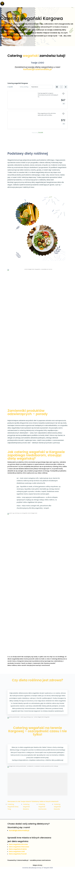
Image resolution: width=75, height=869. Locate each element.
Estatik (40, 132)
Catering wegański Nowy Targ (13, 806)
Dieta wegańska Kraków (18, 849)
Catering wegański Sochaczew (42, 806)
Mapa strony (37, 865)
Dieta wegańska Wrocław (18, 844)
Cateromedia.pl (22, 860)
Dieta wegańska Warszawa (19, 847)
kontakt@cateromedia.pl (37, 69)
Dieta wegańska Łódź (17, 851)
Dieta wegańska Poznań (18, 854)
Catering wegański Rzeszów (57, 806)
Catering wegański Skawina (26, 806)
